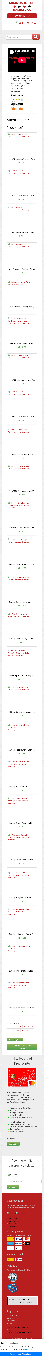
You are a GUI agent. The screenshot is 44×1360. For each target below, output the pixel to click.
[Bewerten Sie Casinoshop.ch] (14, 1299)
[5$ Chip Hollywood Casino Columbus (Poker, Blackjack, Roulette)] (19, 912)
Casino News (13, 1227)
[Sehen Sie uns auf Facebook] (11, 1213)
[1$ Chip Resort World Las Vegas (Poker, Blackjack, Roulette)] (19, 764)
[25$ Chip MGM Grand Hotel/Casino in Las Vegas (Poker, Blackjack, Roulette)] (19, 321)
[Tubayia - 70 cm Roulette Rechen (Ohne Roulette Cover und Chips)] (19, 505)
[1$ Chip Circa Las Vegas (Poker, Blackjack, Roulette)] (19, 615)
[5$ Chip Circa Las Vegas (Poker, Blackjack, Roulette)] (19, 540)
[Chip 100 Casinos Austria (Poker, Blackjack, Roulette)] (19, 356)
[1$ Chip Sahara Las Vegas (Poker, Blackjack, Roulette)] (19, 688)
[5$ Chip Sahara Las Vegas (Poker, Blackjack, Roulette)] (19, 578)
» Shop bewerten (26, 1299)
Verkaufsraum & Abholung (18, 1327)
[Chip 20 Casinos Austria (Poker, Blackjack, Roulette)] (19, 172)
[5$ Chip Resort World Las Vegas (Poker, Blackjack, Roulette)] (19, 727)
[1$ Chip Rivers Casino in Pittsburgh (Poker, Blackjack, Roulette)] (19, 800)
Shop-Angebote (14, 1218)
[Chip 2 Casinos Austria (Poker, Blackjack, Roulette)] (19, 208)
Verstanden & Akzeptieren (21, 1354)
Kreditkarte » (13, 1144)
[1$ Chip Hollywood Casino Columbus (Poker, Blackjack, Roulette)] (19, 875)
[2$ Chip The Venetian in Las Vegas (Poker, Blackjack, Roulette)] (19, 948)
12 (23, 1030)
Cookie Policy (28, 1349)
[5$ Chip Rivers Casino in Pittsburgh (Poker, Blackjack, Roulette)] (19, 837)
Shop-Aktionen (14, 1221)
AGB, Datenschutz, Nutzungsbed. (20, 1333)
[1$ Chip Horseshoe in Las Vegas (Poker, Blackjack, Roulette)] (19, 985)
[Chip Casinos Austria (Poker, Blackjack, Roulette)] (19, 283)
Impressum (13, 1330)
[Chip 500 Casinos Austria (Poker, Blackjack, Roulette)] (19, 431)
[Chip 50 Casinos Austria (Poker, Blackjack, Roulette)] (19, 393)
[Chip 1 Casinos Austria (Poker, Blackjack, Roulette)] (19, 245)
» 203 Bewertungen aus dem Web (20, 1302)
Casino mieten (14, 1224)
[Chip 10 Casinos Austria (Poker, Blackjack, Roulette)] (19, 135)
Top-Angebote (15, 1039)
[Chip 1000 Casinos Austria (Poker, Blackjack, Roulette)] (19, 467)
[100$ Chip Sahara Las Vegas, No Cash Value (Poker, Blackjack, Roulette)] (19, 653)
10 (13, 1030)
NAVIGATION (21, 15)
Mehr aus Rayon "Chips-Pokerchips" (22, 1046)
